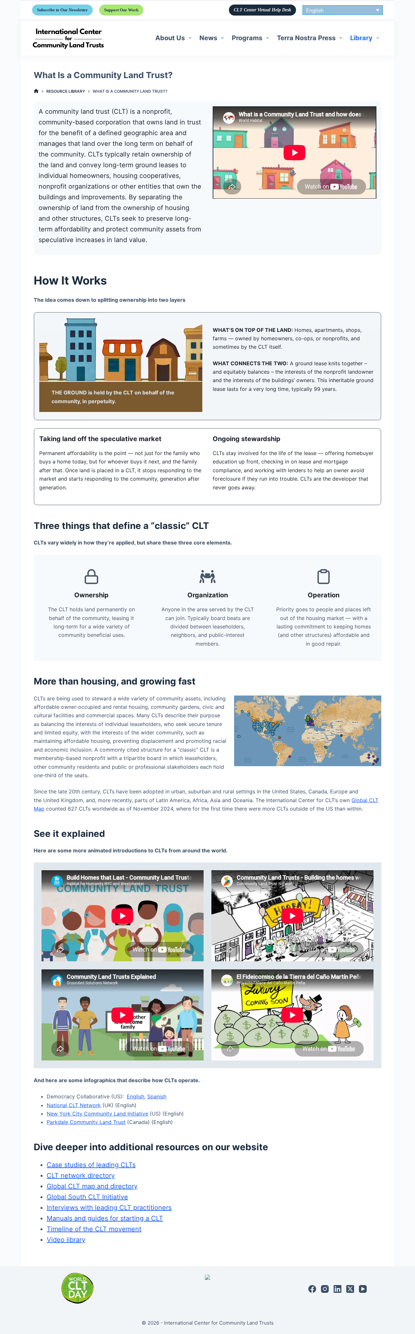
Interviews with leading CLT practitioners (109, 1207)
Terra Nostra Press (306, 38)
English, (136, 1096)
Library (361, 38)
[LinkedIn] (337, 1289)
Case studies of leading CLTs (91, 1165)
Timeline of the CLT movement (94, 1229)
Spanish (156, 1096)
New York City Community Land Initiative (97, 1113)
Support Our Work (121, 9)
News (208, 38)
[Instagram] (325, 1289)
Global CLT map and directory (92, 1186)
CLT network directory (81, 1175)
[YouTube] (363, 1289)
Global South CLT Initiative (87, 1197)
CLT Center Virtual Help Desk (262, 9)
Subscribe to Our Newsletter (62, 9)
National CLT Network (74, 1105)
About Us (170, 38)
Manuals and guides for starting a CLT (105, 1218)
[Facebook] (312, 1289)
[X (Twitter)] (350, 1289)
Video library (66, 1240)
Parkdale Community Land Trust (86, 1122)
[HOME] (36, 91)
